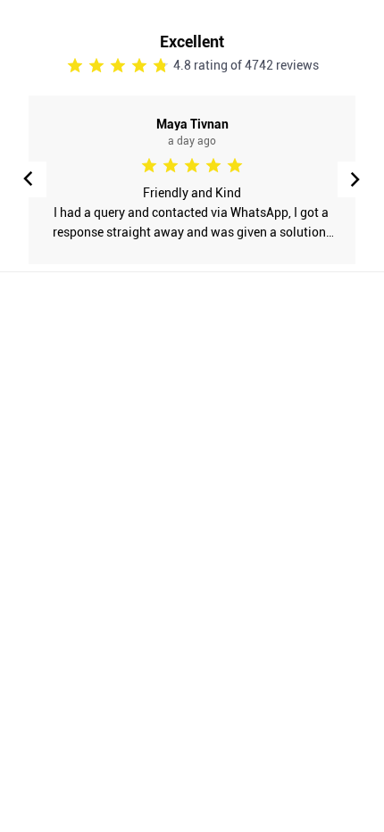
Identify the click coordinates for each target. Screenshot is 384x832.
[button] (355, 179)
